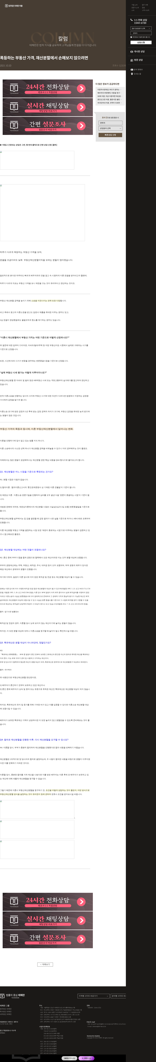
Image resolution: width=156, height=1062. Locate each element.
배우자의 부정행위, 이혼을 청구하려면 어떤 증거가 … (110, 93)
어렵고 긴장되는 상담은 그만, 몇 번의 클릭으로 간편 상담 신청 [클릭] (29, 145)
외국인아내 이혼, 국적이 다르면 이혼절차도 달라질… (110, 103)
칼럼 (143, 8)
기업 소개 (134, 5)
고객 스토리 (145, 10)
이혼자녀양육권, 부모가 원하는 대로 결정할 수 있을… (110, 90)
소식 (132, 10)
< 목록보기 (45, 964)
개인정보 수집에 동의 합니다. (141, 37)
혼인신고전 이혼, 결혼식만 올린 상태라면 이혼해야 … (110, 99)
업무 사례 (145, 5)
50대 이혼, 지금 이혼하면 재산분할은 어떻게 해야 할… (110, 96)
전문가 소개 (135, 8)
